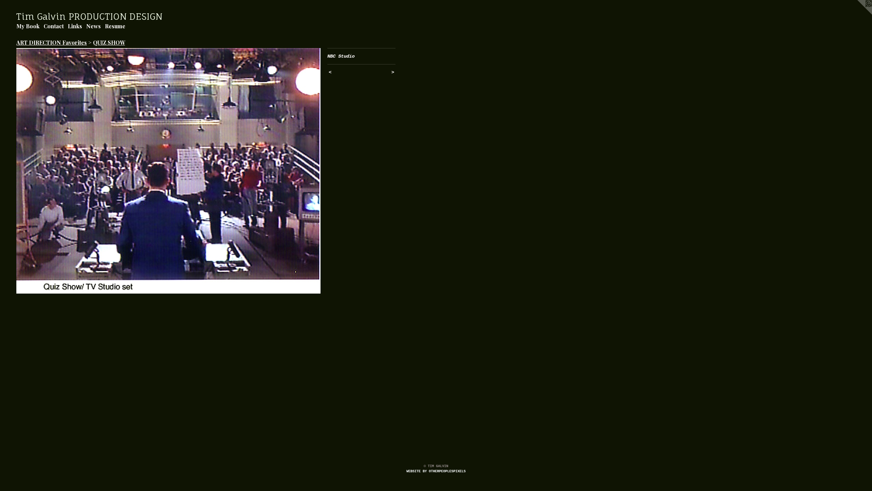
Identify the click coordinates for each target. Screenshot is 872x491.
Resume (115, 26)
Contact (54, 26)
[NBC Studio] (168, 171)
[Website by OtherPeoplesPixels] (858, 13)
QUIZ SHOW (109, 42)
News (93, 26)
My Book (28, 26)
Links (75, 26)
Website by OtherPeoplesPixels (436, 471)
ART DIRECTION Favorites (51, 42)
